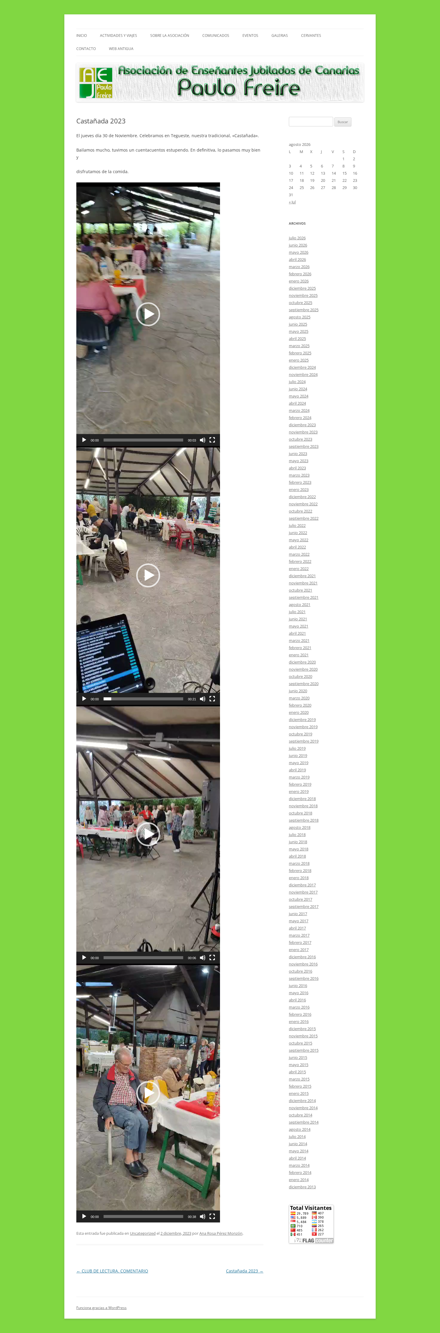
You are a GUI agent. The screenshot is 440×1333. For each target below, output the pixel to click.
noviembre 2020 (303, 669)
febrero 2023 (300, 482)
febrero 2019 (300, 784)
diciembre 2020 (302, 662)
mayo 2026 (298, 252)
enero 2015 (299, 1093)
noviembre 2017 (303, 892)
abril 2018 (297, 856)
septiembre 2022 (303, 518)
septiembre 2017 (303, 906)
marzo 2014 (299, 1165)
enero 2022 (299, 568)
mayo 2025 (298, 331)
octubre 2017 (300, 899)
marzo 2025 (299, 345)
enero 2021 (299, 655)
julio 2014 (297, 1136)
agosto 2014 (299, 1129)
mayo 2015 (298, 1064)
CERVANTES (311, 35)
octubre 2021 (300, 590)
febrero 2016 (300, 1014)
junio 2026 (298, 245)
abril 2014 (297, 1158)
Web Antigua (121, 48)
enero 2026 (299, 281)
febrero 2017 (300, 942)
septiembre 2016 (303, 978)
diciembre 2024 (302, 367)
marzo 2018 (299, 863)
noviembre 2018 (303, 805)
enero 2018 (299, 877)
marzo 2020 (299, 698)
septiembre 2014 (303, 1122)
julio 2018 (297, 834)
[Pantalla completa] (212, 440)
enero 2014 (299, 1179)
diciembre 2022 (302, 496)
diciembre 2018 (302, 798)
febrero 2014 (300, 1172)
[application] (148, 314)
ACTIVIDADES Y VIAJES (118, 35)
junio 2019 (298, 755)
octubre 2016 (300, 971)
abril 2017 (297, 928)
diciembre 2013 (302, 1187)
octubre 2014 (300, 1115)
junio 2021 (298, 619)
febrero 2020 (300, 705)
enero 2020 (299, 712)
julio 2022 (297, 525)
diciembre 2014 (302, 1100)
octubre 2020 (300, 676)
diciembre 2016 (302, 956)
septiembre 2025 (303, 309)
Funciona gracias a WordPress (101, 1307)
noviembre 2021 (303, 583)
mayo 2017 (298, 921)
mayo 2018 (298, 849)
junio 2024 (298, 389)
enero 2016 (299, 1021)
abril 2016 (297, 1000)
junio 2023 (298, 453)
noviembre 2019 (303, 726)
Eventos (250, 35)
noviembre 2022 (303, 504)
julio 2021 (297, 611)
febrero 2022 (300, 561)
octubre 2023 (300, 439)
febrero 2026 (300, 273)
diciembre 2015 (302, 1028)
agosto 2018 (299, 827)
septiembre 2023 (303, 446)
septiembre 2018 (303, 820)
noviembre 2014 (303, 1107)
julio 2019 (297, 748)
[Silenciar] (203, 440)
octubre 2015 (300, 1043)
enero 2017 (299, 949)
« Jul (292, 202)
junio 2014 (298, 1143)
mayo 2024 (298, 396)
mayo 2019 (298, 762)
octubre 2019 (300, 734)
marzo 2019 (299, 777)
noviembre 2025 (303, 295)
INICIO (81, 35)
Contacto (86, 48)
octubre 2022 (300, 511)
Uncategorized (143, 1233)
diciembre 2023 (302, 424)
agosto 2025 (299, 317)
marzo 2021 (299, 640)
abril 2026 (297, 259)
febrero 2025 (300, 353)
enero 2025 (299, 360)
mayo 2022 (298, 539)
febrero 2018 (300, 870)
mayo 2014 (298, 1151)
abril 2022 (297, 547)
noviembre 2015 (303, 1036)
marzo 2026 (299, 266)
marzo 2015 (299, 1079)
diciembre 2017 (302, 885)
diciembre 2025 (302, 288)
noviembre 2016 (303, 964)
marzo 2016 (299, 1007)
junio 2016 (298, 985)
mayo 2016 (298, 992)
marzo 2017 (299, 935)
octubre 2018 (300, 813)
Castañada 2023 (244, 1271)
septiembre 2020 (303, 683)
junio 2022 (298, 532)
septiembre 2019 (303, 741)
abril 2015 (297, 1071)
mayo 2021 (298, 626)
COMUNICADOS (215, 35)
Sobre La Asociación (169, 35)
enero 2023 (299, 489)
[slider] (143, 440)
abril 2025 (297, 338)
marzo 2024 (299, 410)
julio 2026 (297, 238)
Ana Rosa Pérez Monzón (220, 1233)
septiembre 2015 (303, 1050)
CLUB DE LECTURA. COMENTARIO (112, 1271)
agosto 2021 (299, 604)
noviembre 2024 (303, 374)
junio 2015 (298, 1057)
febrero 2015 (300, 1086)
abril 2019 (297, 770)
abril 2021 (297, 633)
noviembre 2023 (303, 432)
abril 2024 (297, 403)
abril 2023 (297, 468)
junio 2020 (298, 690)
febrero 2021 (300, 647)
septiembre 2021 (303, 597)
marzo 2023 (299, 475)
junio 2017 (298, 913)
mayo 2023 (298, 460)
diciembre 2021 (302, 575)
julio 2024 (297, 381)
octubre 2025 (300, 302)
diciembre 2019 (302, 719)
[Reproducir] (84, 440)
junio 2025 (298, 324)
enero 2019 (299, 791)
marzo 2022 (299, 554)
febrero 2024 (300, 417)
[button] (148, 314)
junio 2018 (298, 841)
